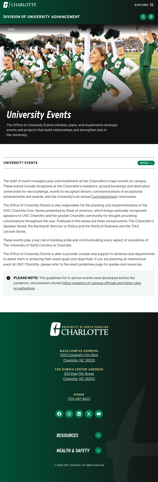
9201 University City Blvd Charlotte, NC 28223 (79, 357)
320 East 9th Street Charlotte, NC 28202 (79, 376)
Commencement (104, 197)
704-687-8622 (79, 399)
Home (11, 28)
